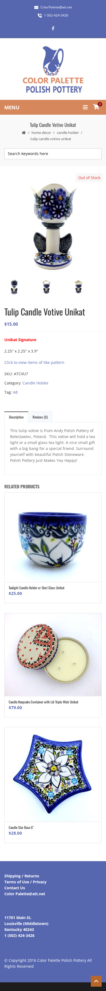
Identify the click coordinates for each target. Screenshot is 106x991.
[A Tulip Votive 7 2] (52, 224)
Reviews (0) (40, 417)
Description (16, 417)
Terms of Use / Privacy (25, 881)
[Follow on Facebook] (53, 28)
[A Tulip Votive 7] (52, 287)
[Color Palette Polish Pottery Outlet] (53, 70)
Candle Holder (68, 132)
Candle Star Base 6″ (21, 827)
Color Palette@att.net (24, 893)
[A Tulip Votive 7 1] (84, 287)
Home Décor (41, 132)
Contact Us (14, 887)
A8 (15, 392)
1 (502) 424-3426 (19, 935)
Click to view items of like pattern (34, 362)
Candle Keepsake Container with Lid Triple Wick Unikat (43, 701)
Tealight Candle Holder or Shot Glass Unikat (36, 587)
